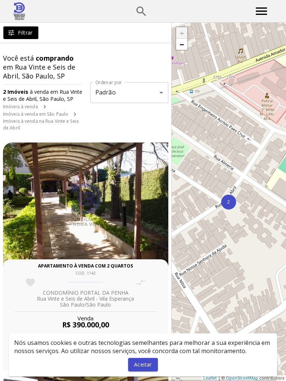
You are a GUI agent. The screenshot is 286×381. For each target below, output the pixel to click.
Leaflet (210, 378)
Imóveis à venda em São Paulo (35, 114)
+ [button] (181, 32)
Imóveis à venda (20, 106)
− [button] (181, 44)
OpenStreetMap (242, 378)
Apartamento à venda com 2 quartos (85, 266)
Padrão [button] (105, 92)
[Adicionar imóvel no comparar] (141, 282)
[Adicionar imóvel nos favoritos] (30, 282)
